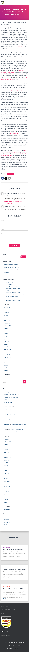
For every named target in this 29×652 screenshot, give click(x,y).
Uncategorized (10, 173)
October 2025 (7, 307)
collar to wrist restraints (19, 46)
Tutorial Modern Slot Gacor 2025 (11, 269)
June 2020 (6, 365)
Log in (5, 516)
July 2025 (6, 315)
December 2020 (7, 349)
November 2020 (7, 352)
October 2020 (7, 354)
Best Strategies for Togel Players (11, 264)
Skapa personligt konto (11, 193)
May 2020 (6, 367)
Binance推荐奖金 (9, 206)
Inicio (6, 642)
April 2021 (6, 338)
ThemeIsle (19, 648)
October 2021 (7, 323)
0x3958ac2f (6, 272)
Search (4, 254)
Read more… (22, 558)
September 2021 (7, 325)
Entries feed (6, 519)
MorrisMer (8, 282)
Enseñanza (21, 642)
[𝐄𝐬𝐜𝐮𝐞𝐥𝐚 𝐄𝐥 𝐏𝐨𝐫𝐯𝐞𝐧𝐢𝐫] (3, 2)
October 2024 (7, 317)
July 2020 (6, 362)
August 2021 (6, 328)
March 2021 (6, 341)
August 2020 (6, 359)
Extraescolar (11, 645)
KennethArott (8, 294)
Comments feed (7, 522)
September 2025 (7, 310)
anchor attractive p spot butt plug (12, 152)
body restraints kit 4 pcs (15, 133)
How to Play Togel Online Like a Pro (11, 267)
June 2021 (6, 333)
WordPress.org (7, 524)
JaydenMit (8, 286)
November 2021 (7, 320)
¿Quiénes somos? (13, 642)
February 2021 (7, 344)
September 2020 (7, 357)
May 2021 (6, 336)
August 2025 (6, 312)
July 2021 (6, 331)
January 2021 (7, 346)
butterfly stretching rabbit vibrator (18, 90)
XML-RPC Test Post (8, 275)
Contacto (19, 645)
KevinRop (8, 290)
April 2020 (6, 370)
